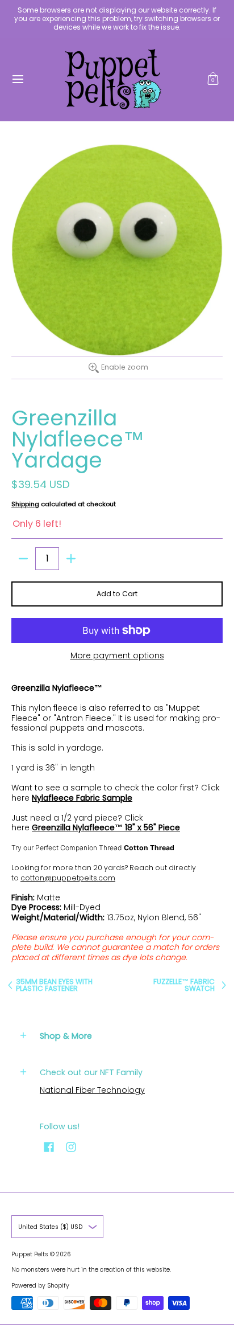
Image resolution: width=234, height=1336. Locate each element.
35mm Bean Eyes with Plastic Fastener (54, 985)
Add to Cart (117, 594)
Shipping (25, 504)
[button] (213, 79)
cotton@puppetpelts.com (67, 878)
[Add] (71, 559)
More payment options (117, 656)
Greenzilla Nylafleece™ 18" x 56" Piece (106, 827)
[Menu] (17, 79)
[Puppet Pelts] (113, 79)
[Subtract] (23, 559)
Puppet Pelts (29, 1254)
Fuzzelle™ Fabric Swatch (184, 985)
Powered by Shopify (40, 1285)
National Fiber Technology (92, 1090)
